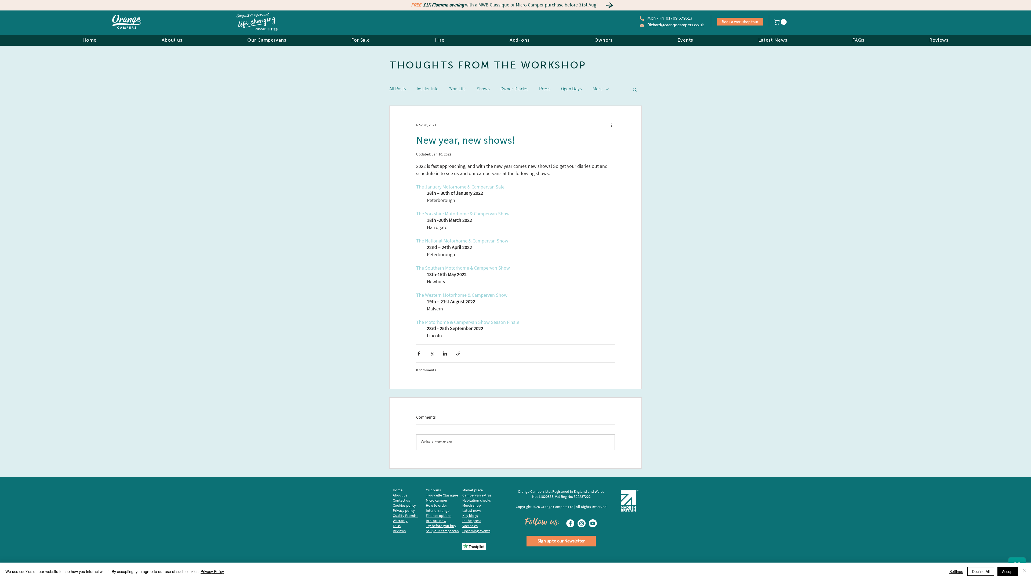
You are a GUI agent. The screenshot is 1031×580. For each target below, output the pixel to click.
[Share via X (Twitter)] (431, 353)
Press (544, 89)
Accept (1008, 571)
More (598, 89)
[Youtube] (593, 523)
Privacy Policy (212, 571)
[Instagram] (582, 523)
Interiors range (437, 510)
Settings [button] (956, 571)
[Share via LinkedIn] (445, 353)
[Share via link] (458, 353)
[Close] (1024, 571)
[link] (781, 22)
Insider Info (427, 89)
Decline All (981, 571)
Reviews (399, 530)
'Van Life (457, 89)
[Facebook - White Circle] (570, 523)
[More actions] (611, 125)
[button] (172, 40)
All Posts (397, 89)
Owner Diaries (514, 89)
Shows (483, 89)
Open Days (571, 89)
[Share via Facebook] (418, 353)
